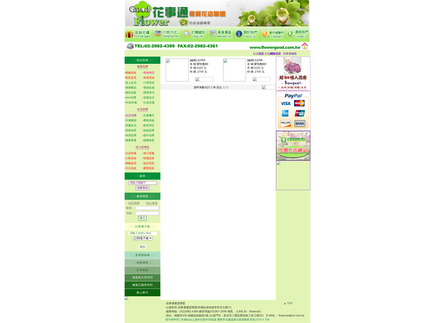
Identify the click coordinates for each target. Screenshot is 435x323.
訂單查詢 (142, 270)
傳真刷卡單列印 (142, 277)
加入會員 (152, 203)
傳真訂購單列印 (142, 285)
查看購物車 (142, 255)
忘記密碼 (134, 203)
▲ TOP (288, 303)
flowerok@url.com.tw (291, 315)
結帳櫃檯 (142, 262)
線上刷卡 (142, 292)
